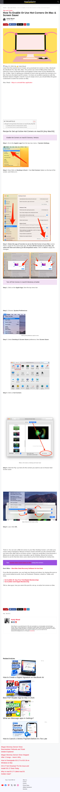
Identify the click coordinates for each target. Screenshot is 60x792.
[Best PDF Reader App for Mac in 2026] (18, 681)
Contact (24, 781)
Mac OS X (8, 613)
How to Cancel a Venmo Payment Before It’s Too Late (25, 739)
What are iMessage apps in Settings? (18, 718)
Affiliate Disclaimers (27, 787)
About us (25, 779)
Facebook (32, 630)
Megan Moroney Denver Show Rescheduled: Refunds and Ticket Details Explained (13, 749)
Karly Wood (10, 18)
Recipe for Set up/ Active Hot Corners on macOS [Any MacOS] (20, 123)
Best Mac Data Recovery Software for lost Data (27, 568)
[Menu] (2, 2)
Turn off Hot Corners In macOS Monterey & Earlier (17, 127)
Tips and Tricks (12, 7)
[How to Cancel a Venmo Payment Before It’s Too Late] (25, 722)
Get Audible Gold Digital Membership (16, 581)
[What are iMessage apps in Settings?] (18, 701)
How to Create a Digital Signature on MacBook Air (23, 677)
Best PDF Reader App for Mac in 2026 (18, 698)
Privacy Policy (26, 785)
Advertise (25, 789)
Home (4, 7)
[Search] (57, 2)
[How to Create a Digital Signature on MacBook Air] (23, 660)
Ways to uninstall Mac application (21, 82)
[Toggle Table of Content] (33, 121)
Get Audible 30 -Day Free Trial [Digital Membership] (21, 580)
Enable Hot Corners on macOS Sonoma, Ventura (17, 125)
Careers (25, 783)
